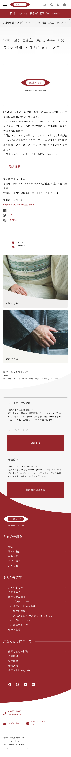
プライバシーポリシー (12, 741)
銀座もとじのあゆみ (19, 670)
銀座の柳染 (19, 611)
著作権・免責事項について (13, 738)
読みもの (13, 556)
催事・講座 (14, 561)
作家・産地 (14, 630)
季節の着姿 (14, 552)
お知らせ (6, 375)
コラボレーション (23, 620)
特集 (10, 547)
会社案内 (13, 666)
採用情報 (13, 661)
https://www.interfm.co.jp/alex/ (19, 205)
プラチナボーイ (22, 601)
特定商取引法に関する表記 (13, 745)
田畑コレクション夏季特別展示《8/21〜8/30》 (35, 13)
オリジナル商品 (17, 597)
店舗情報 (13, 656)
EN (45, 5)
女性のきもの (15, 587)
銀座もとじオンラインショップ (15, 372)
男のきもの (14, 592)
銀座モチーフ (20, 625)
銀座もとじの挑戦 (18, 651)
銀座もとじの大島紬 (24, 606)
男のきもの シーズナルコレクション (33, 616)
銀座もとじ (20, 4)
